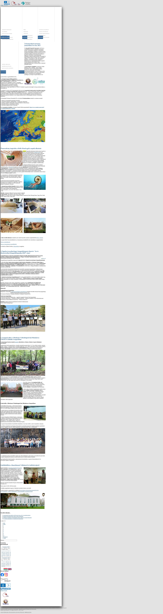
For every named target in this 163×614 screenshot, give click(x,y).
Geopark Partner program (44, 33)
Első (4, 523)
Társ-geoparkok (42, 35)
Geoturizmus (4, 35)
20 (6, 553)
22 (8, 553)
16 (10, 552)
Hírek (24, 29)
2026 (8, 546)
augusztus (5, 546)
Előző (4, 524)
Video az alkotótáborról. (5, 242)
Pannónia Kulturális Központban (15, 467)
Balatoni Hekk (37, 152)
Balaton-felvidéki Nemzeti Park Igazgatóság (9, 609)
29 (8, 555)
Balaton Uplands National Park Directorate (27, 609)
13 (6, 552)
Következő (5, 536)
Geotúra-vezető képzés (28, 37)
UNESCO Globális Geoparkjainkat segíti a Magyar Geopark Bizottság (17, 517)
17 (1, 553)
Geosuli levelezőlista (43, 31)
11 (3, 552)
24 (1, 555)
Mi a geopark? (4, 31)
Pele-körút (11, 167)
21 (7, 553)
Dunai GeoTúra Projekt (27, 35)
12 (4, 552)
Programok (25, 31)
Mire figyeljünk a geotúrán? (7, 68)
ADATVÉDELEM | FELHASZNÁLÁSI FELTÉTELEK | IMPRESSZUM (16, 612)
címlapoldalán (16, 246)
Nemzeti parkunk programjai (7, 39)
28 (7, 555)
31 (1, 556)
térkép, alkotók (40, 237)
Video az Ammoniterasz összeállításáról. (9, 244)
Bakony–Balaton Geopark (7, 33)
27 (6, 555)
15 (8, 552)
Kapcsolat (21, 71)
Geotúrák (3, 71)
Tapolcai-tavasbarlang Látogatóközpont (19, 291)
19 (4, 553)
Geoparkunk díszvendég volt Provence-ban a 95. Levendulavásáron (16, 515)
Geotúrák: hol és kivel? (6, 66)
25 (3, 555)
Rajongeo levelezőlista (44, 29)
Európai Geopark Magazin (44, 37)
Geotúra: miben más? (6, 64)
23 (10, 553)
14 (7, 552)
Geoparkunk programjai (6, 29)
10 (3, 535)
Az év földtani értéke (27, 39)
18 (3, 553)
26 (4, 555)
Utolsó (4, 538)
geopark (17, 342)
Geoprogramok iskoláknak (7, 37)
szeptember (5, 557)
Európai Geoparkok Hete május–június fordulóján (13, 516)
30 (10, 555)
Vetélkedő (25, 33)
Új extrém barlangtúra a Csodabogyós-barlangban (13, 518)
